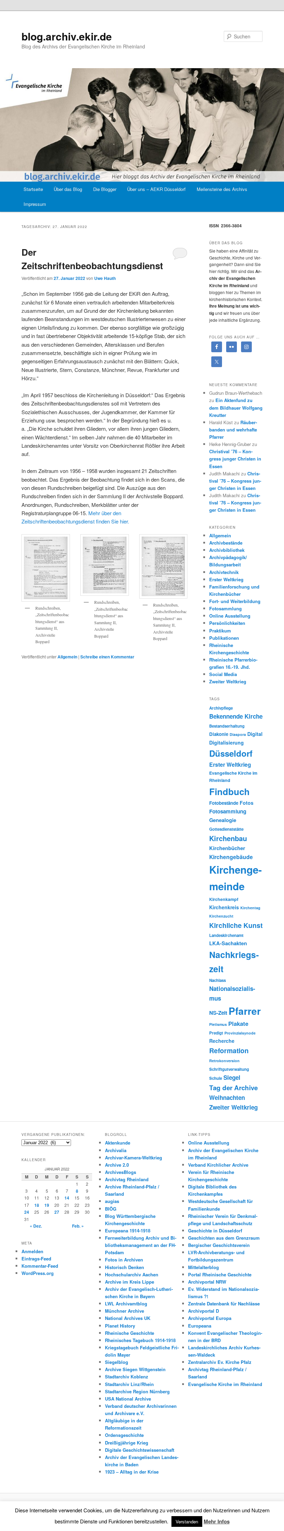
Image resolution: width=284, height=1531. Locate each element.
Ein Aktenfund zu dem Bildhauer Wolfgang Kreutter (236, 407)
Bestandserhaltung (227, 726)
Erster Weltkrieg (226, 579)
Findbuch (229, 791)
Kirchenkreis (224, 907)
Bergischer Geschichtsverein (219, 1245)
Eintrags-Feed (36, 1258)
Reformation (229, 1050)
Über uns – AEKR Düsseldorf (156, 189)
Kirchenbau (228, 838)
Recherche (221, 1040)
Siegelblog (116, 1362)
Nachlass (217, 980)
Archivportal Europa (209, 1318)
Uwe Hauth (105, 278)
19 (46, 1205)
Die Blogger (104, 189)
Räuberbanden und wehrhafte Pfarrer (233, 429)
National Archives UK (127, 1318)
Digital (255, 733)
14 (66, 1198)
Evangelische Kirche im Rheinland (225, 1384)
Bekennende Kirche (236, 716)
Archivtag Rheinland (127, 1179)
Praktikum (220, 630)
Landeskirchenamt (226, 935)
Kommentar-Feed (39, 1266)
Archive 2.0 (117, 1164)
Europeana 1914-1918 (127, 1230)
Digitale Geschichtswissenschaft (139, 1450)
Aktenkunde (117, 1142)
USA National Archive (128, 1398)
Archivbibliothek (227, 550)
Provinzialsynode (240, 1033)
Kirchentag (250, 907)
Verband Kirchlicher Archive (218, 1164)
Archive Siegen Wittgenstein (135, 1369)
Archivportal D (203, 1310)
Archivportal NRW (207, 1281)
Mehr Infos (217, 1521)
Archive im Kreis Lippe (129, 1281)
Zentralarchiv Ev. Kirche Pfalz (219, 1362)
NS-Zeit (218, 1013)
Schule (215, 1078)
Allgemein (67, 657)
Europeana (199, 1325)
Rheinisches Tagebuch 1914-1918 (140, 1340)
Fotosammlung (225, 608)
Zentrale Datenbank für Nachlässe (224, 1303)
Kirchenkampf (223, 899)
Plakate (238, 1023)
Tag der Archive (233, 1087)
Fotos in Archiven (124, 1259)
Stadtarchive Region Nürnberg (137, 1391)
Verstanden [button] (187, 1521)
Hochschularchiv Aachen (131, 1274)
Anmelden (32, 1251)
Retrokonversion (224, 1060)
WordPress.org (37, 1273)
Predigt (216, 1033)
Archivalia (115, 1150)
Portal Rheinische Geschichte (219, 1274)
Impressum (35, 204)
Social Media (223, 674)
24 (26, 1212)
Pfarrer (245, 1011)
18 (36, 1205)
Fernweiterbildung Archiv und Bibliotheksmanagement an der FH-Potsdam (140, 1245)
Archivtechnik (224, 572)
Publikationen (224, 638)
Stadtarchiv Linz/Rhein (129, 1384)
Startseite (33, 189)
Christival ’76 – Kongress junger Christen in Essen (235, 458)
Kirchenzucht (221, 916)
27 (56, 1212)
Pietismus (218, 1024)
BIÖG (110, 1208)
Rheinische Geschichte (129, 1333)
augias (112, 1201)
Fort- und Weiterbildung (234, 601)
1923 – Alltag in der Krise (132, 1471)
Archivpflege (221, 708)
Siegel (231, 1077)
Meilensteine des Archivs (222, 189)
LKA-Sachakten (228, 943)
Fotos (247, 802)
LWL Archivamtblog (126, 1303)
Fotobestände (223, 803)
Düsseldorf (230, 753)
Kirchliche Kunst (236, 925)
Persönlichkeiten (227, 623)
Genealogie (222, 820)
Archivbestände (225, 542)
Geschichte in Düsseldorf (215, 1230)
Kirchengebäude (231, 857)
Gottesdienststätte (226, 829)
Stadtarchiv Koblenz (126, 1376)
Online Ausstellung (229, 615)
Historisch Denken (124, 1267)
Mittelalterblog (203, 1267)
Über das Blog (68, 189)
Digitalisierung (226, 742)
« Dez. (36, 1226)
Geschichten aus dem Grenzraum (224, 1237)
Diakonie (218, 734)
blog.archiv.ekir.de (66, 36)
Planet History (120, 1325)
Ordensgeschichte (124, 1435)
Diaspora (238, 734)
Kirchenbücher (227, 848)
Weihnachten (227, 1097)
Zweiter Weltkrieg (227, 681)
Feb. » (78, 1226)
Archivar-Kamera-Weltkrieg (133, 1157)
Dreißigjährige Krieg (126, 1442)
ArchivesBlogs (120, 1172)
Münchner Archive (124, 1310)
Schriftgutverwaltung (229, 1069)
